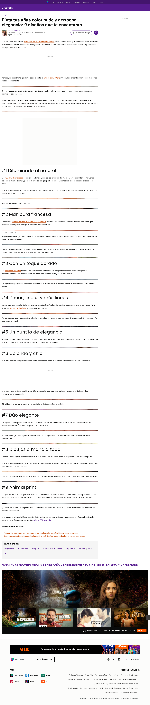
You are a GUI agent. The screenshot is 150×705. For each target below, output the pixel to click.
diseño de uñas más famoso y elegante (29, 221)
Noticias (60, 2)
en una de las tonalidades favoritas (39, 41)
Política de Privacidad (76, 675)
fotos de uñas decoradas (52, 549)
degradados (14, 178)
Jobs (93, 679)
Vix (53, 2)
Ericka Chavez (15, 31)
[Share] (96, 33)
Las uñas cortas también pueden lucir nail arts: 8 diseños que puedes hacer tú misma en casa (44, 536)
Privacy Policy (89, 675)
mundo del (52, 78)
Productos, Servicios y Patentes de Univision (83, 688)
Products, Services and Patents (127, 684)
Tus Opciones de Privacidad (129, 692)
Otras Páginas (41, 659)
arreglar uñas (7, 15)
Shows (68, 2)
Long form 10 (70, 549)
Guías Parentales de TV (130, 679)
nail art (82, 549)
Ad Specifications (102, 679)
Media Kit (113, 679)
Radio (94, 2)
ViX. (5, 553)
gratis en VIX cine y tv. (41, 520)
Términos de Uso (101, 675)
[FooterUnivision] (19, 659)
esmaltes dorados (13, 271)
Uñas (90, 549)
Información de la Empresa (129, 675)
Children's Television (111, 692)
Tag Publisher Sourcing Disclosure (104, 684)
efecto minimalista (18, 308)
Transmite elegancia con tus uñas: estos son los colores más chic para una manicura (41, 533)
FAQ (119, 679)
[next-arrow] (148, 617)
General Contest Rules (130, 688)
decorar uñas (23, 549)
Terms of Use (113, 675)
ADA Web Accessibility (75, 679)
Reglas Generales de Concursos (110, 688)
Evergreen (35, 549)
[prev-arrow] (0, 617)
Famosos (77, 2)
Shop (101, 2)
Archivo (86, 679)
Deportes (86, 2)
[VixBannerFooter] (75, 649)
